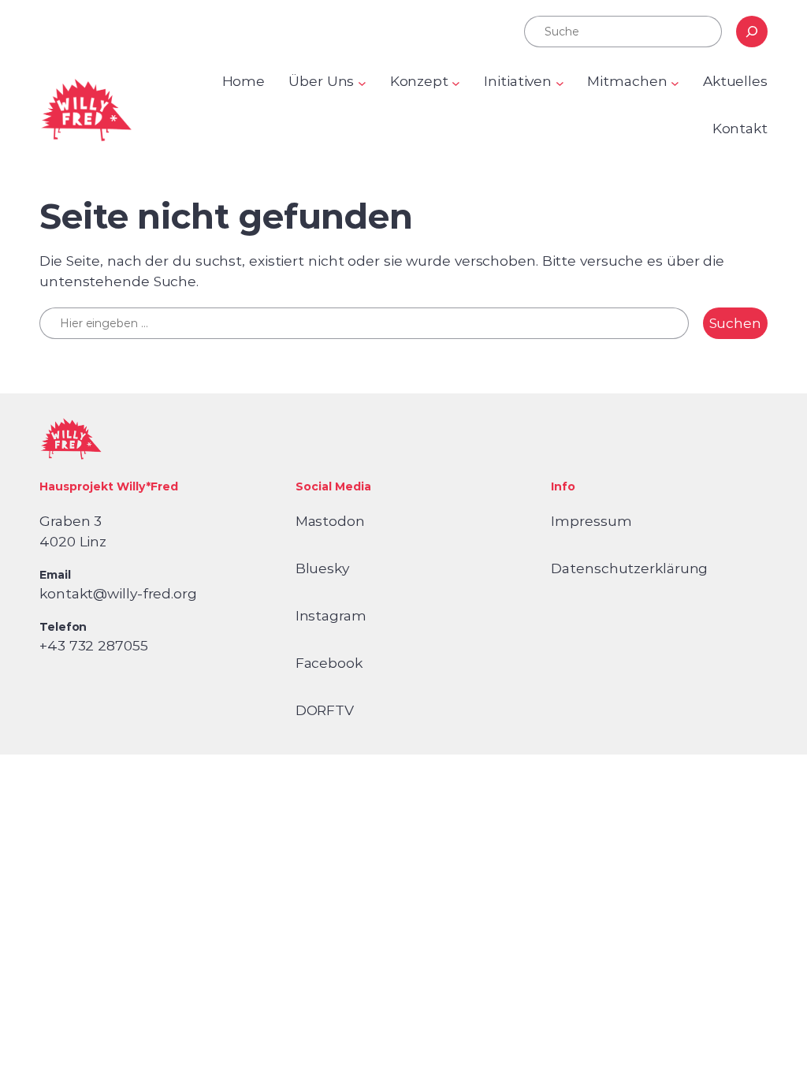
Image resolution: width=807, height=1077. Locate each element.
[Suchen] (752, 31)
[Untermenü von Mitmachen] (675, 83)
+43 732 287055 (93, 645)
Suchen (735, 323)
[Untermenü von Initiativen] (560, 83)
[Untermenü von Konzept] (456, 83)
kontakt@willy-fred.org (118, 593)
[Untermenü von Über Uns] (362, 83)
